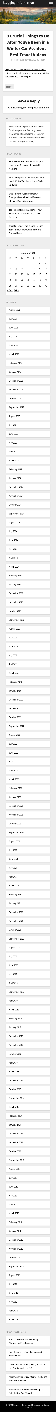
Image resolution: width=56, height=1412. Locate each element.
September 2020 (16, 938)
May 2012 (13, 1301)
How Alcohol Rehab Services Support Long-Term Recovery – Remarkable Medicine (26, 165)
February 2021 (15, 894)
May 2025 (13, 442)
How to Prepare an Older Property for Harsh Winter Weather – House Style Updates (26, 181)
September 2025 (16, 407)
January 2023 (15, 690)
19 (16, 279)
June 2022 (13, 752)
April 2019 (13, 1000)
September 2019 (16, 991)
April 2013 (13, 1204)
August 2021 (14, 841)
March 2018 (14, 1071)
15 (34, 274)
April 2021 (13, 876)
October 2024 (15, 504)
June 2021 (13, 859)
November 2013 (16, 1142)
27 (22, 285)
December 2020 (16, 912)
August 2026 (14, 309)
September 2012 (16, 1266)
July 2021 (13, 850)
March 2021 (14, 885)
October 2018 (15, 1054)
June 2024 (13, 540)
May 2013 (13, 1195)
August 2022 (14, 735)
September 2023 (16, 619)
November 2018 (16, 1045)
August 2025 (14, 416)
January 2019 (15, 1027)
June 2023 (13, 646)
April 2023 (13, 664)
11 (10, 274)
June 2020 (13, 965)
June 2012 (13, 1293)
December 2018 (16, 1036)
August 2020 (14, 947)
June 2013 (13, 1186)
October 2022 (15, 717)
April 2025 (13, 451)
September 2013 (16, 1160)
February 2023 (15, 681)
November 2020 (16, 921)
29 (34, 285)
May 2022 (13, 761)
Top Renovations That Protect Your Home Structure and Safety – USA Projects (25, 213)
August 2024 (14, 522)
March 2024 (14, 566)
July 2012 (13, 1284)
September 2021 (16, 832)
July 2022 (13, 743)
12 (16, 274)
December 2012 (16, 1239)
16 (40, 274)
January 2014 (15, 1124)
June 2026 (13, 327)
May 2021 (13, 868)
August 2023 (14, 628)
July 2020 (13, 956)
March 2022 (14, 779)
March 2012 (14, 1319)
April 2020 (13, 983)
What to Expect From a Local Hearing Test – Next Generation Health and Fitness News (26, 229)
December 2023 (16, 593)
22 (34, 279)
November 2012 (16, 1248)
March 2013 (14, 1213)
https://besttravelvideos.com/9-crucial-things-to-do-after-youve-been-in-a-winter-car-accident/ (27, 73)
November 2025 (16, 389)
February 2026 (15, 363)
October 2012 (15, 1257)
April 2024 (13, 558)
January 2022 (15, 797)
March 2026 (14, 354)
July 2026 (13, 318)
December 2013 (16, 1133)
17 (46, 274)
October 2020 (15, 929)
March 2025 (14, 460)
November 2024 (16, 495)
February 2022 (15, 788)
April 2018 (13, 1062)
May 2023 (13, 655)
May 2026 (13, 336)
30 (40, 285)
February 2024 (15, 575)
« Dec (10, 290)
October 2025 (15, 398)
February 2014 (15, 1115)
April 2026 (13, 345)
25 (10, 285)
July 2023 (13, 637)
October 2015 (15, 1089)
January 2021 (15, 903)
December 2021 (16, 805)
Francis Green (15, 1339)
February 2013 (15, 1222)
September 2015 (16, 1098)
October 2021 (15, 823)
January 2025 (15, 478)
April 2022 (13, 770)
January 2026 (15, 372)
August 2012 (14, 1275)
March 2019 (14, 1009)
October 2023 (15, 611)
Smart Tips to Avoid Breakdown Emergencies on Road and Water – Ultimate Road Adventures (24, 197)
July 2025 (13, 425)
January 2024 (15, 584)
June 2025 (13, 433)
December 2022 (16, 699)
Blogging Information (18, 2)
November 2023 (16, 602)
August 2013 (14, 1169)
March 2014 (14, 1107)
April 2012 (13, 1310)
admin (42, 59)
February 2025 (15, 469)
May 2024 (13, 549)
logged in (24, 107)
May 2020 (13, 974)
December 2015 (16, 1080)
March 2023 (14, 673)
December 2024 (16, 487)
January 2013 (15, 1231)
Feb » (16, 290)
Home (9, 86)
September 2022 (16, 726)
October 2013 (15, 1151)
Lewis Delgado (16, 1364)
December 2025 (16, 380)
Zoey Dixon (14, 1352)
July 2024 (13, 531)
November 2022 (16, 708)
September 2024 (16, 513)
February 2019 (15, 1018)
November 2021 (16, 814)
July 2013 (13, 1177)
